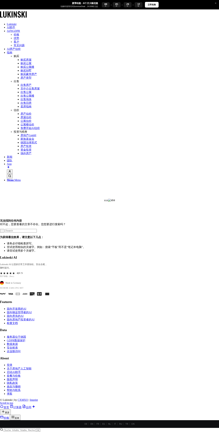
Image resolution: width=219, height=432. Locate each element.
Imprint (34, 399)
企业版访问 (14, 351)
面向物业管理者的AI (19, 312)
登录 (9, 364)
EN (92, 424)
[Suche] (10, 176)
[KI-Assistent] (8, 167)
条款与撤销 (14, 386)
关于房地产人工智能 (19, 368)
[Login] (10, 171)
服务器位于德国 (16, 336)
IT (115, 424)
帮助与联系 (14, 390)
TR (126, 424)
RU (120, 424)
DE (86, 424)
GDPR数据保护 (16, 340)
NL (109, 424)
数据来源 (12, 344)
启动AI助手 (14, 372)
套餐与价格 (14, 375)
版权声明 (12, 379)
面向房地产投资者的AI (20, 319)
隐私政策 (12, 382)
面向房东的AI (15, 315)
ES (103, 424)
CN (132, 424)
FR (97, 424)
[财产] (13, 18)
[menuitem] (113, 24)
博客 (9, 393)
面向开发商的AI (16, 308)
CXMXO (23, 399)
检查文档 (12, 323)
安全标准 (12, 347)
